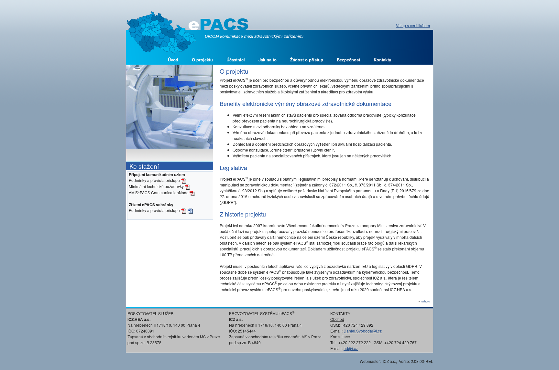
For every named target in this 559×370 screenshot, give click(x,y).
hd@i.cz (351, 348)
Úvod (173, 60)
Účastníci (235, 60)
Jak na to (267, 60)
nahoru (425, 301)
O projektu (202, 60)
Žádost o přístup (306, 60)
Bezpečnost (348, 60)
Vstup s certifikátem (413, 25)
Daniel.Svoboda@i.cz (363, 330)
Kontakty (382, 60)
